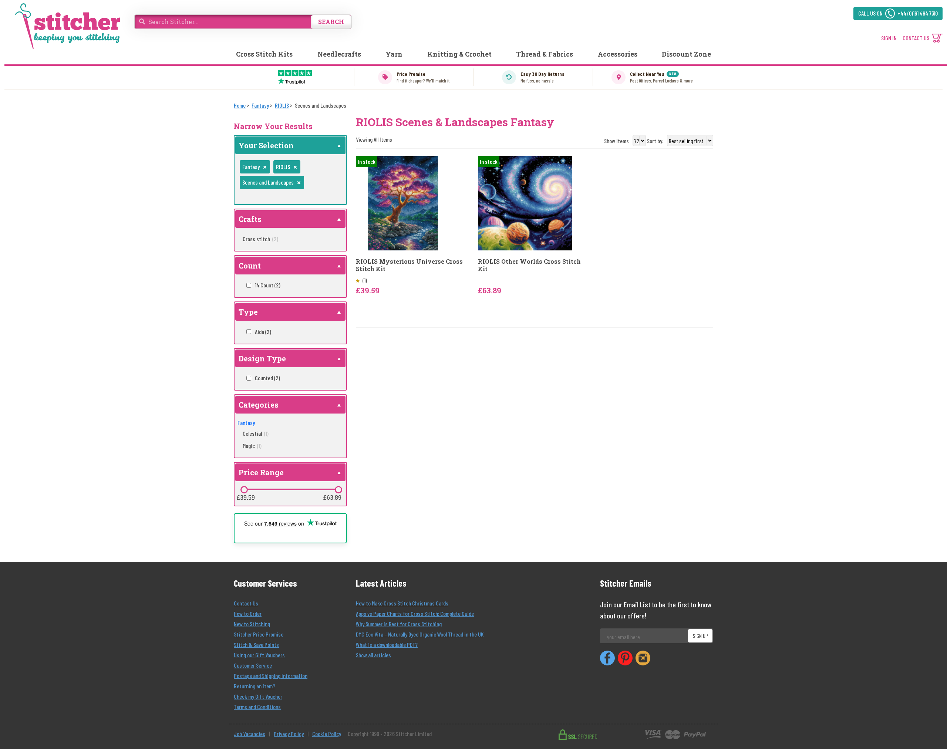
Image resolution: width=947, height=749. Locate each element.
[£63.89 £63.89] (338, 489)
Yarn (393, 54)
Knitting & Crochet (459, 54)
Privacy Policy (289, 733)
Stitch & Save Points (256, 644)
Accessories (617, 54)
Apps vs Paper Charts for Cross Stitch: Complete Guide (415, 613)
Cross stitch (260, 238)
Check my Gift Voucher (258, 696)
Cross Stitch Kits (264, 54)
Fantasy (246, 422)
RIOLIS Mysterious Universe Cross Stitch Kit (409, 265)
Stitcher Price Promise (258, 634)
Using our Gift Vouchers (259, 654)
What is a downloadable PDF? (387, 644)
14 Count (267, 285)
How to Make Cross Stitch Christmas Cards (402, 603)
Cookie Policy (326, 733)
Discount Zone (686, 54)
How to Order (248, 613)
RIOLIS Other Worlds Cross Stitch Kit (529, 265)
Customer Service (253, 665)
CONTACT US (916, 37)
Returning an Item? (254, 685)
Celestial (256, 433)
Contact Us (246, 603)
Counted (267, 377)
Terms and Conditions (257, 706)
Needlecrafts (339, 54)
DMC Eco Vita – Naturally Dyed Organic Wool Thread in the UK (419, 634)
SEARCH (331, 22)
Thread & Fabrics (544, 54)
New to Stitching (252, 623)
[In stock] (403, 202)
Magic (252, 445)
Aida (263, 331)
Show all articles (373, 654)
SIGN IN (889, 37)
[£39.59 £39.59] (244, 489)
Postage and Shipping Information (270, 675)
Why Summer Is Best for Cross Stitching (399, 623)
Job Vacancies (249, 733)
